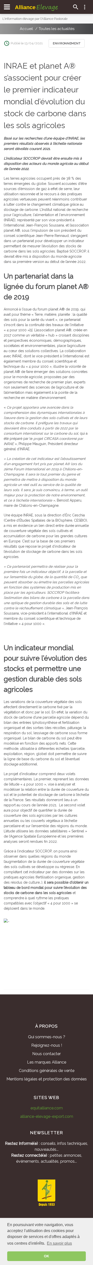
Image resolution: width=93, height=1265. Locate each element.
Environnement (66, 43)
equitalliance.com (47, 1108)
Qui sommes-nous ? (46, 1037)
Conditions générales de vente (46, 1070)
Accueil (26, 29)
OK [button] (46, 1256)
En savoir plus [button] (59, 1243)
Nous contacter (46, 1053)
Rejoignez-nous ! (46, 1045)
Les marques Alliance (46, 1062)
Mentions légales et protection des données (46, 1079)
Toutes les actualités (56, 29)
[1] (31, 330)
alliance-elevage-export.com (46, 1116)
